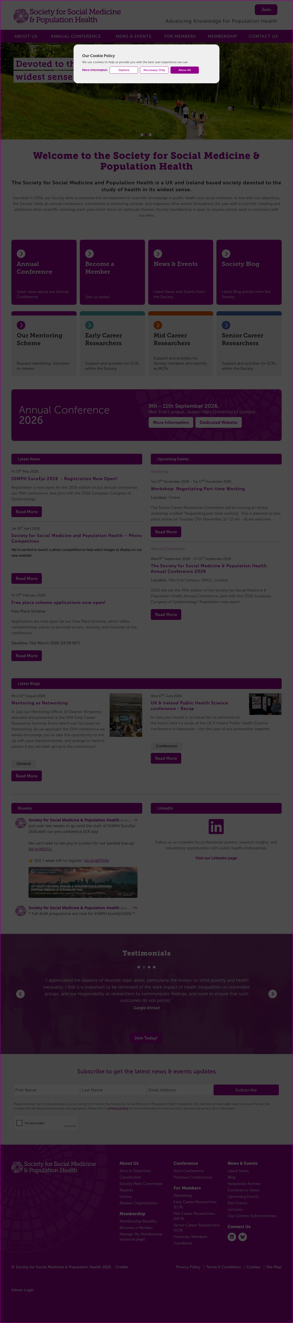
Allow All (184, 70)
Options (123, 70)
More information (94, 70)
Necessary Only (154, 70)
